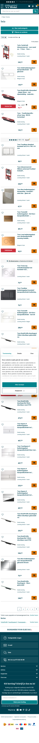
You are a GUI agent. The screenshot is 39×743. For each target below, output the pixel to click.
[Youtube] (21, 710)
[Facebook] (18, 710)
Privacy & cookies (32, 717)
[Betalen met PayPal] (34, 724)
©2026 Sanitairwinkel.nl (7, 717)
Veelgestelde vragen (14, 638)
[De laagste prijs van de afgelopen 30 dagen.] (26, 105)
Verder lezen (34, 615)
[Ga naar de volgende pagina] (36, 609)
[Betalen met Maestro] (21, 724)
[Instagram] (26, 710)
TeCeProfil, (4, 622)
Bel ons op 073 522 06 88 (16, 660)
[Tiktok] (29, 710)
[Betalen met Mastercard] (25, 724)
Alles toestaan (19, 384)
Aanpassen (18, 390)
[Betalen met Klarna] (17, 728)
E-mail (10, 645)
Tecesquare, (22, 622)
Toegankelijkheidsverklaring (19, 719)
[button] (2, 46)
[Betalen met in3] (21, 728)
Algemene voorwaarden (20, 717)
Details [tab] (19, 353)
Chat (9, 652)
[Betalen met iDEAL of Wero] (11, 724)
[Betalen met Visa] (16, 724)
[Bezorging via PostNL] (5, 724)
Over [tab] (32, 353)
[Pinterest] (23, 710)
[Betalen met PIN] (29, 724)
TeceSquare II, (12, 622)
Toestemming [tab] (7, 353)
